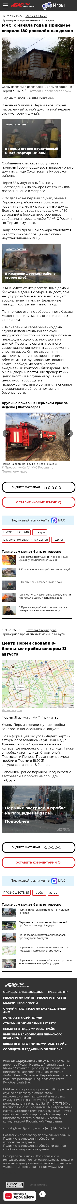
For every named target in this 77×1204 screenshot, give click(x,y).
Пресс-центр (57, 992)
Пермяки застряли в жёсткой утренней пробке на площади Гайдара (43, 924)
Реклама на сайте (18, 997)
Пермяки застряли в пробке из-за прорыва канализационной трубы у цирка (45, 962)
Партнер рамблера (37, 1185)
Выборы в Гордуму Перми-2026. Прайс (35, 1043)
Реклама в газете (51, 997)
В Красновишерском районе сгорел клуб (44, 569)
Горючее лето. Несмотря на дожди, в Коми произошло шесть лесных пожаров (45, 596)
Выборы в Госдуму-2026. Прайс (29, 1029)
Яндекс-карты (12, 710)
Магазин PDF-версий (20, 1003)
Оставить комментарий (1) (38, 502)
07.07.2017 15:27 (12, 16)
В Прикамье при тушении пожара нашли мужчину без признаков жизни (44, 558)
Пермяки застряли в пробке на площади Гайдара (35, 810)
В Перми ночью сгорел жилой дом (40, 582)
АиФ (68, 91)
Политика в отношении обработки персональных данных (28, 1140)
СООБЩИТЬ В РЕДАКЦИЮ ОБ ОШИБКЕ (32, 1049)
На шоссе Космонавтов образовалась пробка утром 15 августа (42, 936)
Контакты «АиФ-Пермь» (23, 1017)
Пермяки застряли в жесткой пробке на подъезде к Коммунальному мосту (43, 949)
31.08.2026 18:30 (12, 630)
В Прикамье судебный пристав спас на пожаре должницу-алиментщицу (43, 609)
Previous (6, 433)
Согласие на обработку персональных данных (36, 1135)
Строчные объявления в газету (29, 1023)
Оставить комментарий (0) (39, 862)
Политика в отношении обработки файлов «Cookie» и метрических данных (34, 1147)
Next (69, 433)
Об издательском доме (23, 992)
